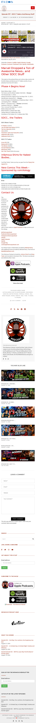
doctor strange (13, 294)
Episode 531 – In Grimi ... (8, 402)
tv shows (30, 295)
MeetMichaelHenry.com (7, 251)
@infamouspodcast (6, 232)
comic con (5, 294)
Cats (2, 131)
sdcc (22, 295)
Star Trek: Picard (5, 151)
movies (13, 295)
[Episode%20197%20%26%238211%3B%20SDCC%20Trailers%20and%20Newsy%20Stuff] (11, 309)
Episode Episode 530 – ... (8, 420)
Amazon (9, 62)
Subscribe (25, 55)
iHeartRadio (30, 64)
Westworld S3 (5, 144)
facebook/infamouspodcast (9, 234)
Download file (5, 57)
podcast (5, 17)
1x (12, 52)
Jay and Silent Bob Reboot (8, 127)
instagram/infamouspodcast (9, 235)
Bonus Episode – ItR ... (7, 445)
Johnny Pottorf (25, 254)
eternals (21, 294)
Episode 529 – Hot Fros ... (8, 438)
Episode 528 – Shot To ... (8, 464)
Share (31, 55)
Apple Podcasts (21, 62)
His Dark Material (6, 147)
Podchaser (16, 64)
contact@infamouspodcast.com (10, 244)
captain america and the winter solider (14, 292)
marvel (27, 294)
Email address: (5, 560)
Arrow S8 (3, 142)
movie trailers (6, 295)
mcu (31, 294)
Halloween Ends (5, 136)
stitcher (3, 237)
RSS (21, 64)
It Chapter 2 (4, 125)
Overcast (9, 64)
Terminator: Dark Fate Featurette (10, 132)
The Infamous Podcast (27, 17)
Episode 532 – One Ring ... (8, 383)
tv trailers (18, 297)
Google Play (4, 243)
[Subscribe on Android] (18, 600)
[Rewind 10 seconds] (9, 52)
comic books (29, 292)
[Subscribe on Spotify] (18, 593)
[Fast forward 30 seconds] (15, 52)
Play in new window (14, 57)
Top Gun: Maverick (6, 129)
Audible (14, 62)
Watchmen (4, 149)
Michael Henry (29, 247)
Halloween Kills (5, 134)
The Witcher (4, 146)
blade (23, 290)
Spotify (24, 64)
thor (25, 295)
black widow (17, 290)
